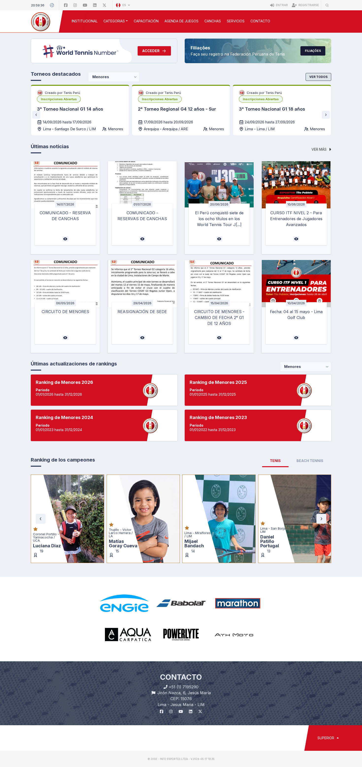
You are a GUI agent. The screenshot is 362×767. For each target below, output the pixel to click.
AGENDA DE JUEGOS (181, 21)
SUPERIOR (326, 738)
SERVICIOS (236, 21)
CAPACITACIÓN (146, 21)
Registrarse (308, 5)
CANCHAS (212, 21)
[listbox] (59, 99)
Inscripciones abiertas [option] (59, 99)
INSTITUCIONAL (85, 21)
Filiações (313, 51)
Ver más (320, 149)
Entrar (281, 5)
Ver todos (318, 77)
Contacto (260, 21)
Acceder (151, 51)
